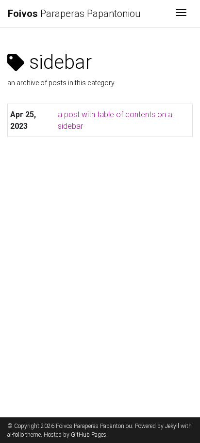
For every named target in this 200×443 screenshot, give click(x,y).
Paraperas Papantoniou (74, 13)
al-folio (15, 434)
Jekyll (172, 426)
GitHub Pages (88, 434)
